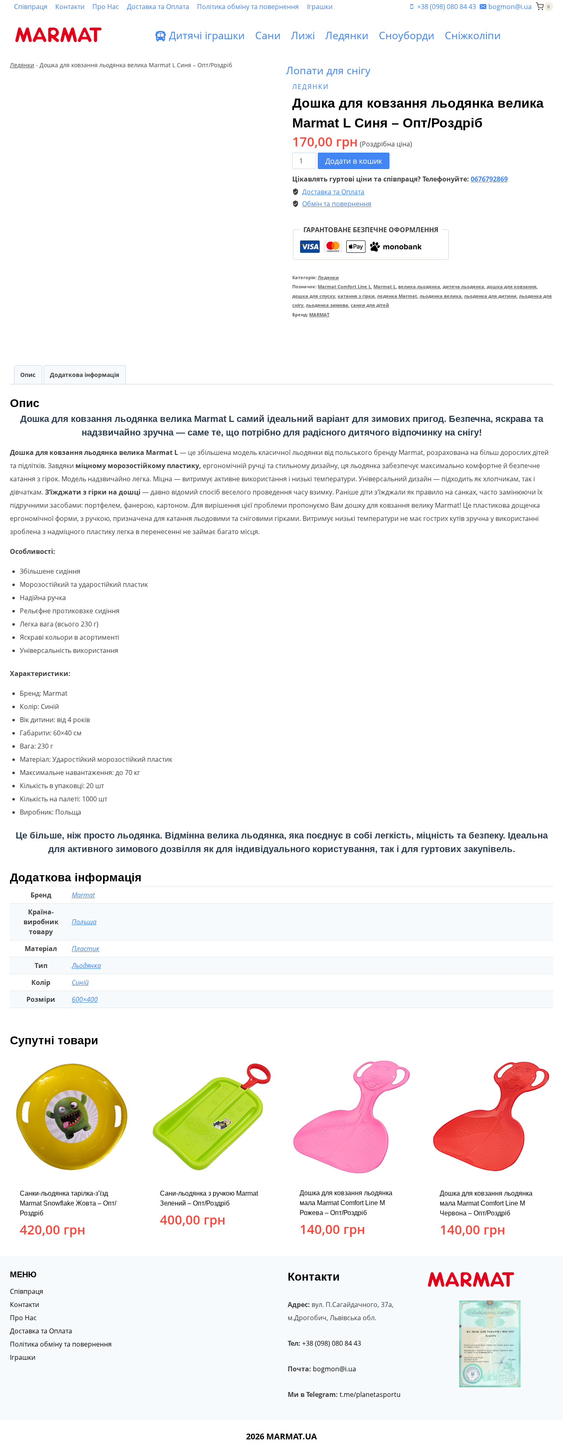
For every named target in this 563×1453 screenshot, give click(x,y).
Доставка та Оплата (158, 6)
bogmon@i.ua (334, 1368)
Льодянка (86, 965)
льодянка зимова (327, 305)
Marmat (83, 895)
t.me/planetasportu (370, 1394)
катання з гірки (356, 296)
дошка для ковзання (512, 286)
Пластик (85, 948)
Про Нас (105, 6)
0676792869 (489, 179)
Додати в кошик (353, 161)
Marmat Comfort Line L (344, 286)
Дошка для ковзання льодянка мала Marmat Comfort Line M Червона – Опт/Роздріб (486, 1203)
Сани (268, 35)
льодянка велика (441, 296)
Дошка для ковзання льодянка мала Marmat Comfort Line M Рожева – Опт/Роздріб (346, 1202)
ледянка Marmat (397, 296)
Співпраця (30, 6)
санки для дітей (370, 305)
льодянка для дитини (490, 296)
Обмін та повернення (336, 203)
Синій (80, 982)
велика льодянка (419, 286)
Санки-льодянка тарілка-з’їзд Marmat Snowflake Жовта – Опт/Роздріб (68, 1203)
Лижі (303, 35)
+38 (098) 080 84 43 (331, 1343)
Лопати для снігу (328, 70)
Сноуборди (406, 35)
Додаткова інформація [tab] (84, 375)
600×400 (85, 999)
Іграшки (320, 6)
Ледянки (346, 35)
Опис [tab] (27, 375)
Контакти (69, 6)
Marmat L (384, 286)
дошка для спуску (313, 296)
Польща (84, 921)
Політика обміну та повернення (248, 6)
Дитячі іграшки (207, 35)
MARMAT (319, 314)
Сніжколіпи (473, 35)
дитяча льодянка (463, 286)
